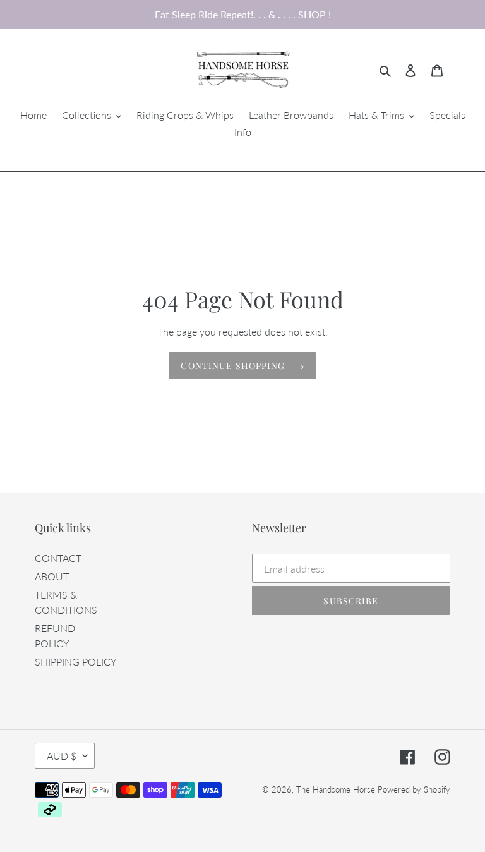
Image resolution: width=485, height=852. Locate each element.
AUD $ (61, 756)
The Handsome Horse (335, 789)
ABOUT (52, 576)
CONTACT (58, 558)
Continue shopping (233, 366)
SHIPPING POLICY (76, 661)
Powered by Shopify (414, 789)
